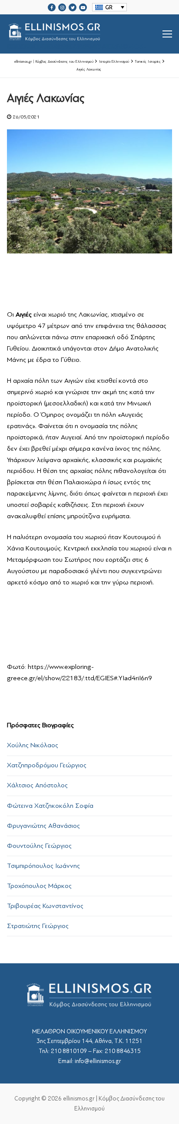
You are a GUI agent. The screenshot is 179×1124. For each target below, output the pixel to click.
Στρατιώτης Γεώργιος (38, 926)
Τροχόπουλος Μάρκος (39, 886)
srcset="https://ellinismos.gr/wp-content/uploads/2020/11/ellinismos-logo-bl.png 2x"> (76, 44)
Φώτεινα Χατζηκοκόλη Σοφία (50, 806)
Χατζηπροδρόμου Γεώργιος (46, 765)
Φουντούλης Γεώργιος (39, 846)
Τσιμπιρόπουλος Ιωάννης (43, 866)
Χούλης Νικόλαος (32, 745)
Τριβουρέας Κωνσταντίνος (45, 906)
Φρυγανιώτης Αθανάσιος (43, 826)
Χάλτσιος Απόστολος (37, 785)
